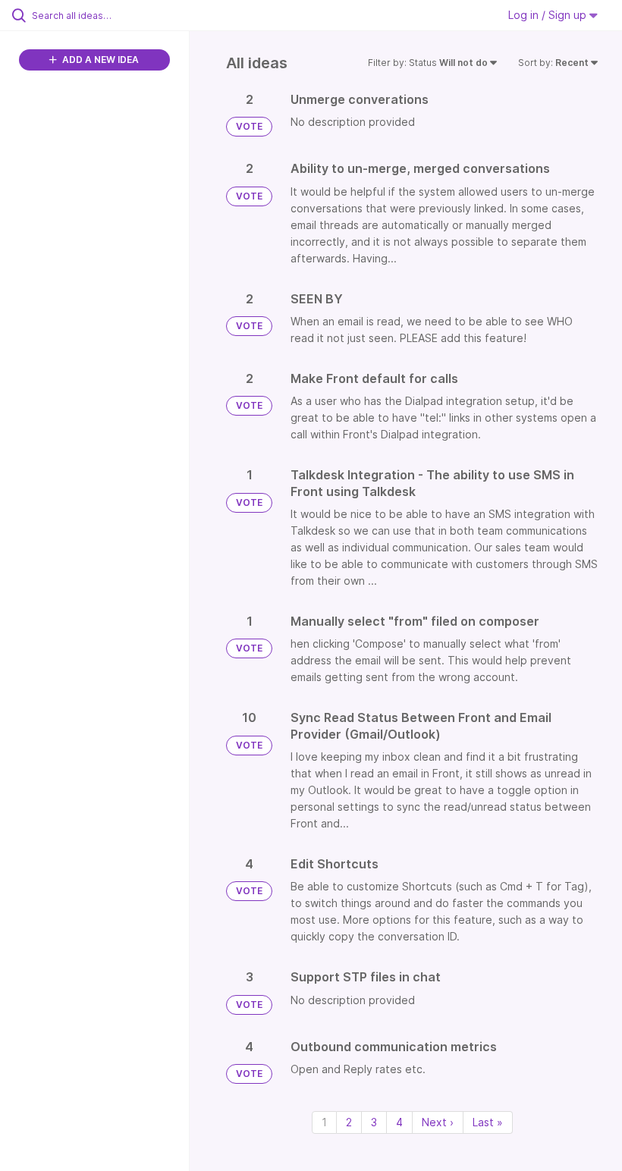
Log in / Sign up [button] (548, 14)
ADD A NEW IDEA (99, 59)
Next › (438, 1122)
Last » (488, 1122)
